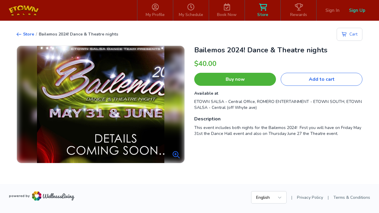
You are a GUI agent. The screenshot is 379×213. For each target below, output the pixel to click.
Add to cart (322, 79)
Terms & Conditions (351, 197)
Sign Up (357, 10)
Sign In (332, 10)
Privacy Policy (310, 197)
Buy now (235, 79)
